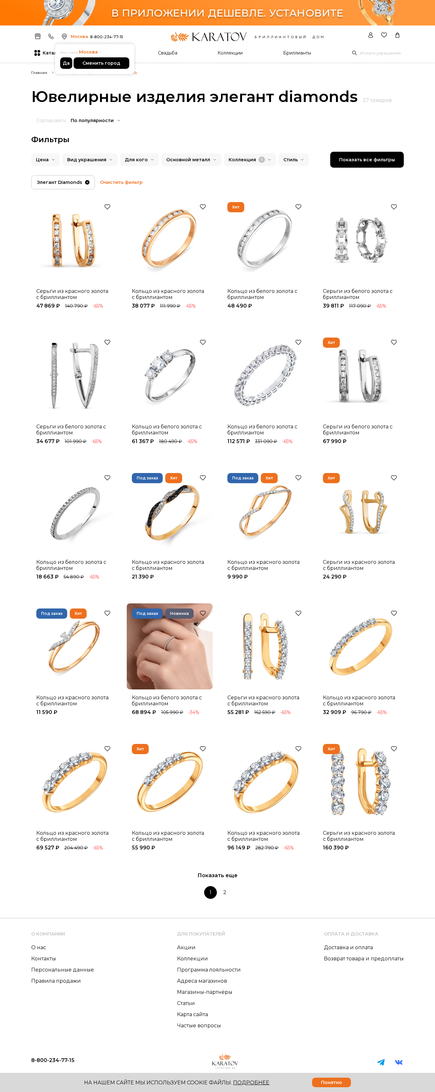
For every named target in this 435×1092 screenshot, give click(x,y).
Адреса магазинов (202, 981)
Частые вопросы (199, 1026)
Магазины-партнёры (204, 992)
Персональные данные (62, 970)
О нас (38, 947)
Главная (39, 72)
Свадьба (167, 53)
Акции (186, 947)
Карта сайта (192, 1014)
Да (66, 63)
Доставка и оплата (348, 947)
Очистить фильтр (121, 182)
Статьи (186, 1003)
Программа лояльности (209, 970)
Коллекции (230, 53)
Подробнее (251, 1083)
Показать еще (217, 875)
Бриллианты (297, 53)
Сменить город (101, 63)
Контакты (43, 959)
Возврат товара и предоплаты (364, 959)
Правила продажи (56, 981)
